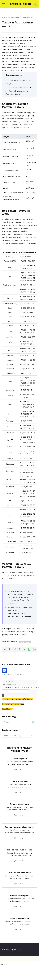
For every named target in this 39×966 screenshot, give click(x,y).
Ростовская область (24, 17)
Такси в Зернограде (19, 804)
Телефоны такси (19, 3)
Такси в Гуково (19, 758)
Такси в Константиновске (19, 850)
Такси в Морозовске (19, 918)
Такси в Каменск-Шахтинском (19, 827)
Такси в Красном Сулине (19, 873)
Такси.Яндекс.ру (15, 613)
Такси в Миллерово (19, 896)
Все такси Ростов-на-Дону (20, 87)
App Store (13, 597)
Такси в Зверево (20, 781)
